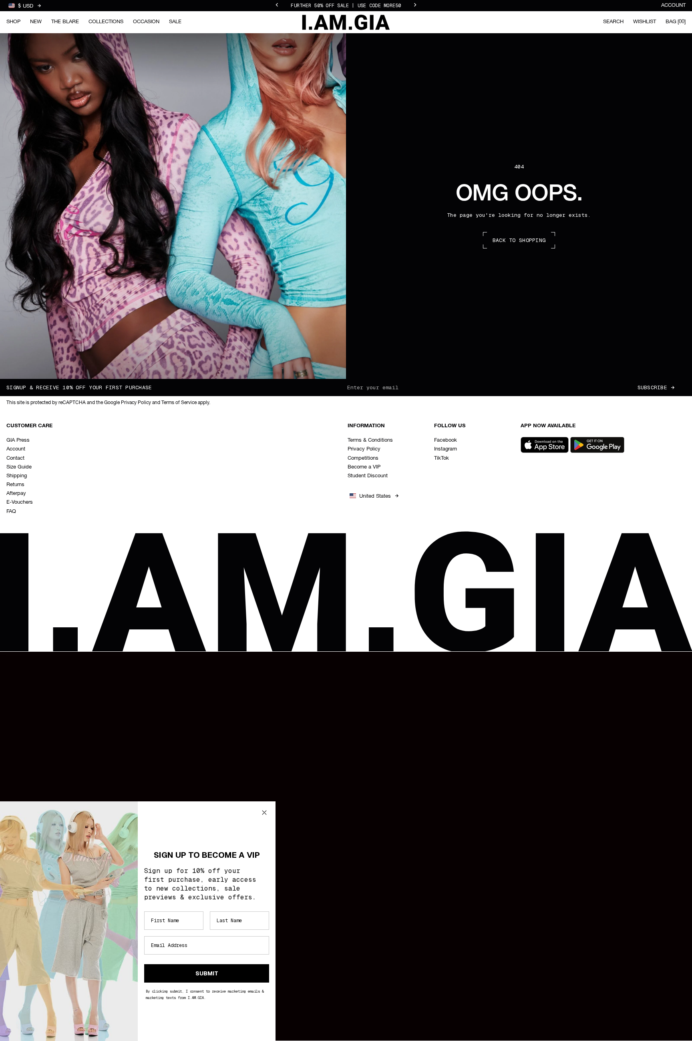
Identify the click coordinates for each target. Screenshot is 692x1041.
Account (673, 5)
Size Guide (19, 467)
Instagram (445, 449)
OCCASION (146, 21)
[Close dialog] (264, 812)
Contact (15, 458)
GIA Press (18, 440)
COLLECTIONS (106, 21)
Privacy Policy (364, 449)
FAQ (11, 511)
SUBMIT (206, 973)
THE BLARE (65, 21)
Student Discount (368, 475)
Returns (15, 484)
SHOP (13, 21)
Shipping (16, 475)
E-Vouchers (19, 502)
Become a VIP (364, 467)
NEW (36, 21)
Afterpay (16, 493)
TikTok (441, 458)
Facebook (445, 440)
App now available (548, 425)
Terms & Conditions (370, 440)
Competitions (363, 458)
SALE (175, 21)
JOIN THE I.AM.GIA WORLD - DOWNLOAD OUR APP (346, 5)
